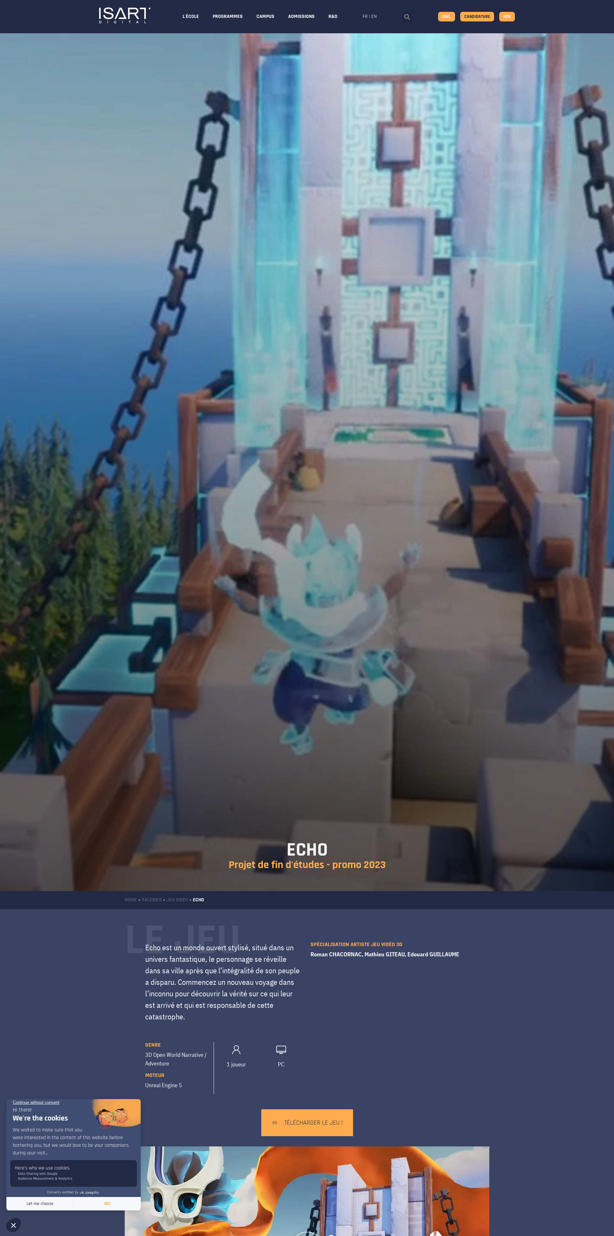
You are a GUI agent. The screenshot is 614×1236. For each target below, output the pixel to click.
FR (365, 16)
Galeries (152, 900)
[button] (407, 17)
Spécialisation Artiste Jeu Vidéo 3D (356, 944)
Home (131, 900)
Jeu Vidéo (177, 900)
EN (374, 16)
